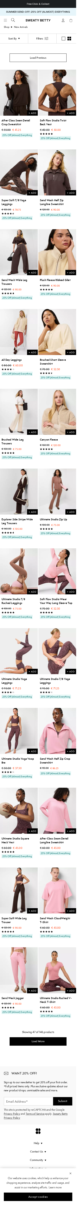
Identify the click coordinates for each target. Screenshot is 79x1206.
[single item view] (63, 38)
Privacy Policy (12, 1113)
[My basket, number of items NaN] (71, 20)
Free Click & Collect (38, 3)
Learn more (55, 1187)
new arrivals (21, 27)
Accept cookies (38, 1197)
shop (6, 27)
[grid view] (69, 38)
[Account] (63, 20)
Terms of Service (35, 1113)
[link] (38, 22)
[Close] (70, 1173)
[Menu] (5, 20)
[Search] (13, 20)
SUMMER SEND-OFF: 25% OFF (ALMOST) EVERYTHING (38, 11)
